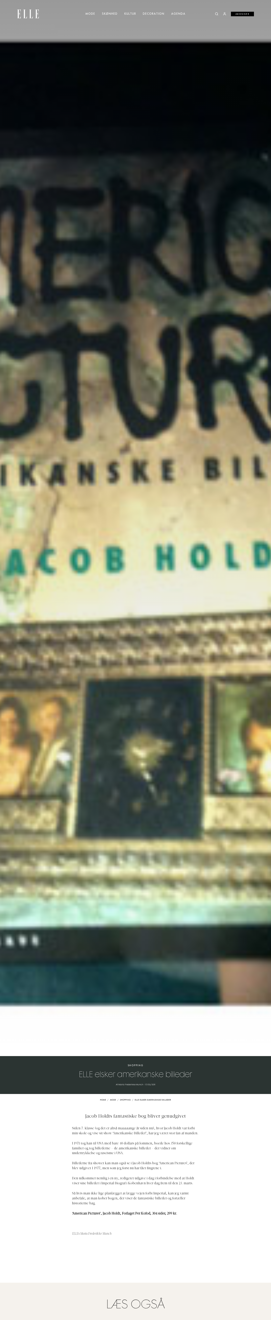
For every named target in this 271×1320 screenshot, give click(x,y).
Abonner (242, 14)
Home (103, 1100)
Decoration (153, 14)
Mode (90, 14)
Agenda (178, 14)
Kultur (130, 14)
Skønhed (110, 14)
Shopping (135, 1065)
